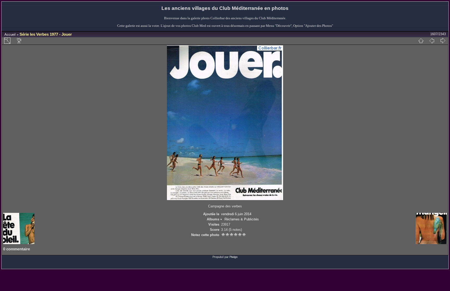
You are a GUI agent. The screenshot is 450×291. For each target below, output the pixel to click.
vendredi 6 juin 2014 (236, 214)
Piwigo (233, 256)
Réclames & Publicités (241, 219)
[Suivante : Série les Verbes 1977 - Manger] (442, 40)
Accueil (10, 34)
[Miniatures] (420, 40)
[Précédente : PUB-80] (431, 40)
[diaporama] (19, 40)
